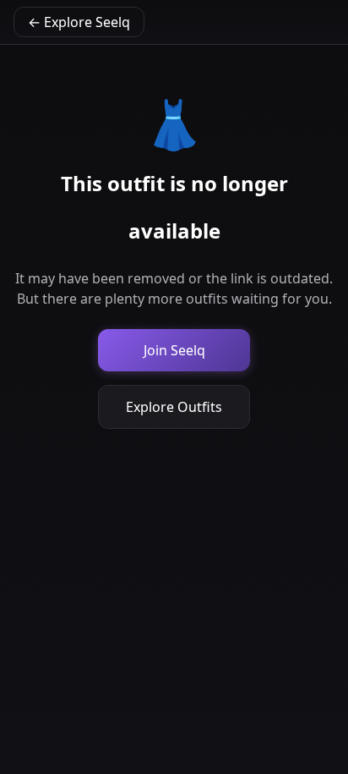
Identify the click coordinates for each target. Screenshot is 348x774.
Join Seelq (174, 350)
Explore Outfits (174, 407)
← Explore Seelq (79, 22)
